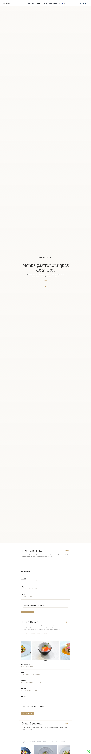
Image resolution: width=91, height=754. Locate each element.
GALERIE (44, 3)
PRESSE (50, 3)
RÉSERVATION (56, 3)
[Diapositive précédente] (22, 650)
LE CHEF (34, 3)
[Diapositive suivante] (69, 650)
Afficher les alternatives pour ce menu (34, 605)
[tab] (44, 660)
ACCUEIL (28, 3)
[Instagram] (88, 3)
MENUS (39, 3)
